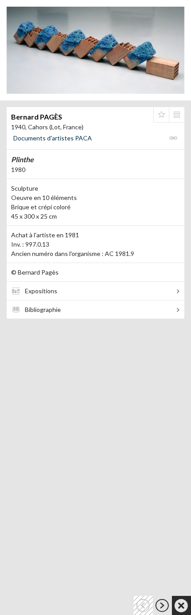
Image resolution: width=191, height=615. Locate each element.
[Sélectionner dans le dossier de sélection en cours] (161, 114)
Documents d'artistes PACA (52, 138)
